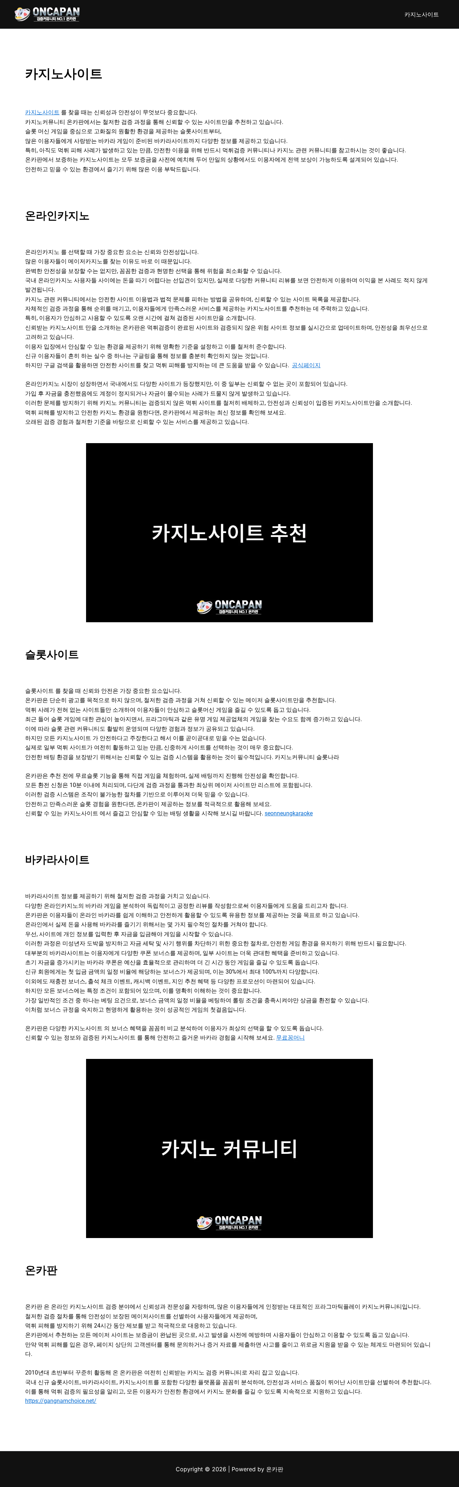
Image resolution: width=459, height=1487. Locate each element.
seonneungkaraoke (289, 813)
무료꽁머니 (290, 1037)
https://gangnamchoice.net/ (60, 1400)
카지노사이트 (421, 14)
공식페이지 (306, 365)
